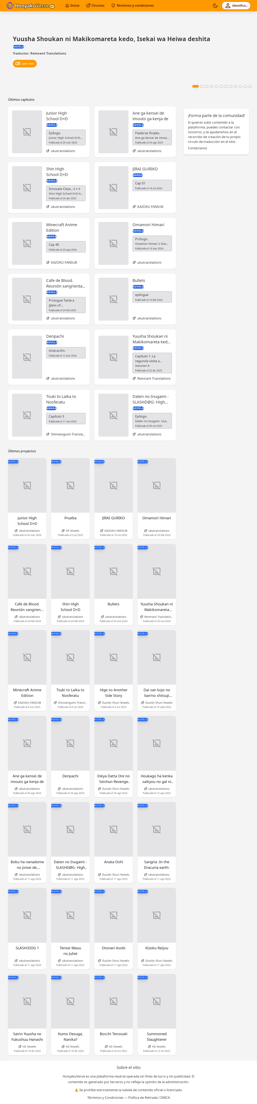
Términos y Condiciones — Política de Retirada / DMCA (128, 1097)
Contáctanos (197, 148)
